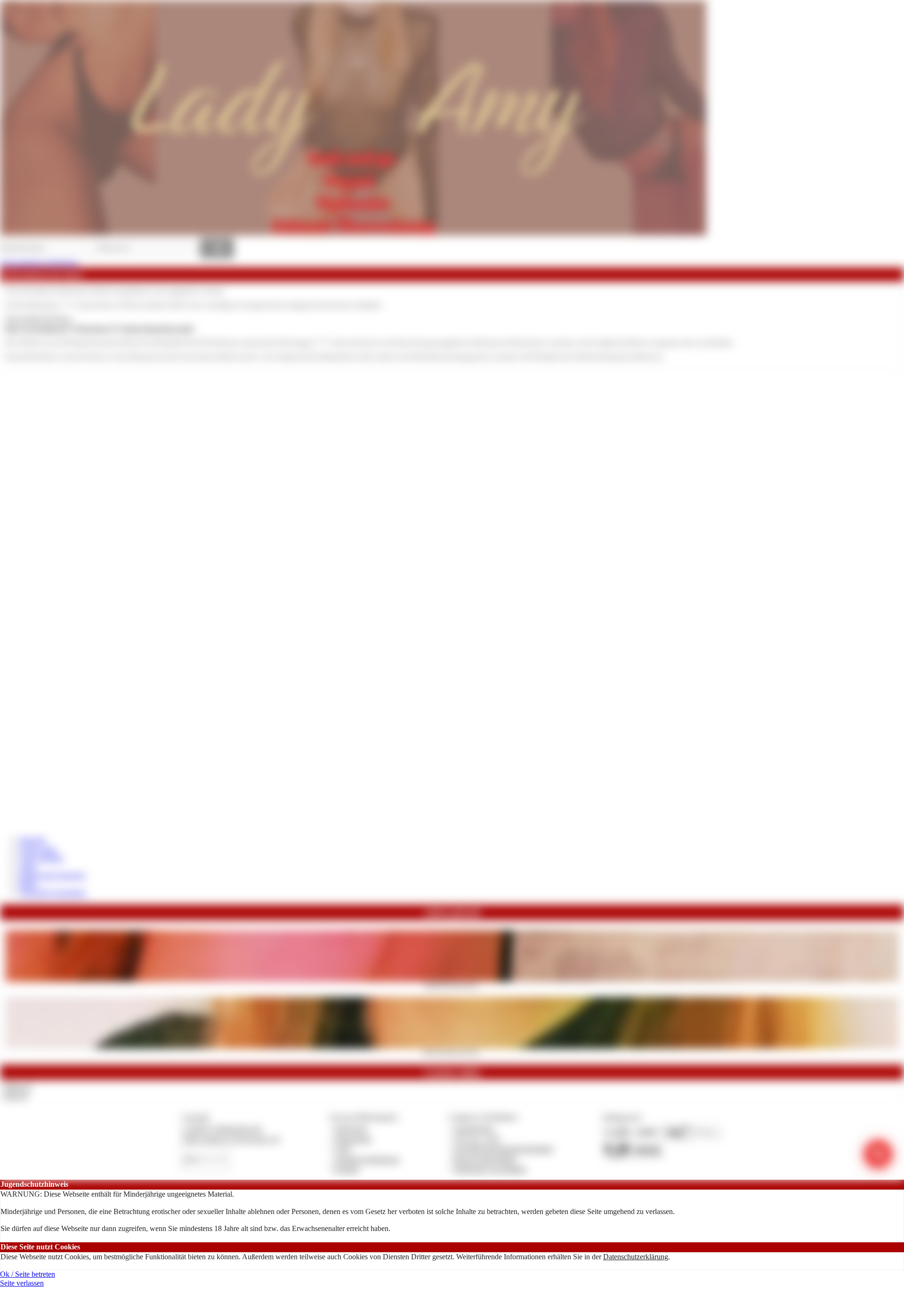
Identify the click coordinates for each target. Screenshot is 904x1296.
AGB (342, 1149)
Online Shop (37, 849)
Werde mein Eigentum (52, 875)
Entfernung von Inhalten (490, 1169)
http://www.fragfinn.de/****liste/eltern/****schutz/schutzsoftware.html (99, 328)
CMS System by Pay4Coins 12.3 (231, 1139)
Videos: (17, 1087)
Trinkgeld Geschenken (52, 893)
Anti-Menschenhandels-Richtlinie (503, 1149)
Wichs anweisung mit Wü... (452, 1051)
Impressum (351, 1129)
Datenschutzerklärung (635, 1257)
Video (28, 867)
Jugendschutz (474, 1129)
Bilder (28, 884)
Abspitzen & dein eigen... (452, 985)
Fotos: (15, 1096)
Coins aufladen (41, 858)
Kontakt (347, 1169)
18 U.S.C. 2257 (477, 1139)
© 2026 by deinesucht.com (222, 1129)
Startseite (32, 840)
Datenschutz (353, 1139)
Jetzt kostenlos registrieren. (40, 263)
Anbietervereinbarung (366, 1159)
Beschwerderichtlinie (485, 1159)
